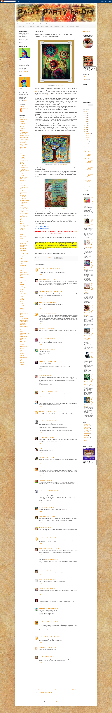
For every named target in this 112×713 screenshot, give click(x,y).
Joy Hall (22, 223)
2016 (85, 123)
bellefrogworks (42, 570)
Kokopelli (41, 448)
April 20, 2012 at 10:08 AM (53, 548)
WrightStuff (41, 421)
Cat (21, 153)
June (86, 146)
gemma (22, 355)
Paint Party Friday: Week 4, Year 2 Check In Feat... (89, 175)
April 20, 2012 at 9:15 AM (51, 538)
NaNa (21, 286)
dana (21, 352)
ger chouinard (23, 357)
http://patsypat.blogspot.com (42, 226)
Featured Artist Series (43, 260)
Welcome (86, 442)
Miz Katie (22, 284)
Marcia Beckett (23, 272)
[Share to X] (58, 258)
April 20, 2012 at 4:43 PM (49, 588)
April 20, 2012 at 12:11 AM (56, 291)
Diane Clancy (23, 182)
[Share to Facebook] (60, 258)
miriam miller (42, 579)
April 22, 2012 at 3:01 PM (50, 647)
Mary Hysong (23, 280)
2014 (85, 127)
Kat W (21, 234)
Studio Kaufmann (24, 326)
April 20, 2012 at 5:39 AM (48, 457)
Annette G (22, 128)
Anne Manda (42, 538)
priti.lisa (22, 364)
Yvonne (22, 348)
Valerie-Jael (23, 341)
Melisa (21, 282)
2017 (85, 121)
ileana (21, 360)
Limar (21, 263)
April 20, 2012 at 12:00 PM (52, 579)
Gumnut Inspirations (23, 194)
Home (19, 23)
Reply (40, 274)
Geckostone (23, 185)
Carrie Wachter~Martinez (24, 151)
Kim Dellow (41, 401)
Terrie (21, 331)
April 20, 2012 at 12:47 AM (49, 361)
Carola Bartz (23, 147)
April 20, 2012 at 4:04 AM (48, 437)
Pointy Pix (22, 299)
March (87, 184)
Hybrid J (22, 205)
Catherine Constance (22, 158)
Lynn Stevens (23, 268)
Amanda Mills (23, 119)
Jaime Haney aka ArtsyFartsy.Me (24, 208)
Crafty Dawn (23, 164)
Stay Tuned (86, 437)
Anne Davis (23, 126)
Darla (21, 173)
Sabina (40, 516)
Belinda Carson (24, 139)
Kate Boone (23, 236)
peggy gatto (42, 608)
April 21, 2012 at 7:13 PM (55, 637)
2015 (85, 125)
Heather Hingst (23, 198)
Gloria (21, 190)
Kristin (40, 349)
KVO (21, 231)
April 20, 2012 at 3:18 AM (51, 421)
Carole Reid (23, 149)
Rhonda (22, 305)
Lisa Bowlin (23, 265)
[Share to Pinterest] (62, 258)
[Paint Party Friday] (88, 65)
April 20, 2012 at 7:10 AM (48, 480)
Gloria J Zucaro (23, 192)
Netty (40, 437)
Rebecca (22, 303)
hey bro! (22, 359)
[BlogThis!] (57, 258)
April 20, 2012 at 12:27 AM (49, 338)
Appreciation (87, 433)
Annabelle (22, 123)
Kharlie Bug (23, 243)
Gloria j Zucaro (42, 548)
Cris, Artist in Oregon (44, 291)
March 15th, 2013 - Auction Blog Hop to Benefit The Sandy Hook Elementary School (41, 26)
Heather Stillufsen (24, 200)
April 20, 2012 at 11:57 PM (52, 599)
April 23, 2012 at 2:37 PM (48, 656)
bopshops (58, 701)
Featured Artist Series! (67, 23)
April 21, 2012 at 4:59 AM (52, 621)
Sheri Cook (22, 310)
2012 (85, 132)
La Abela (22, 252)
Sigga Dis (22, 311)
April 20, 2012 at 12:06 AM (53, 269)
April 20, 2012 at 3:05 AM (49, 411)
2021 (85, 113)
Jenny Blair (22, 215)
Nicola (21, 291)
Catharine (41, 647)
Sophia (22, 316)
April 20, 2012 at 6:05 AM (48, 468)
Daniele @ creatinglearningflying (24, 170)
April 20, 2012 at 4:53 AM (50, 448)
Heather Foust (23, 197)
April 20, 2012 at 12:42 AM (49, 349)
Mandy (21, 270)
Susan (40, 480)
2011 (85, 190)
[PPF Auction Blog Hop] (89, 459)
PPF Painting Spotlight (72, 26)
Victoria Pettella (24, 343)
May (86, 148)
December (88, 133)
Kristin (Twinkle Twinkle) (23, 246)
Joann (21, 221)
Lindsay (41, 411)
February (87, 186)
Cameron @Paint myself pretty (24, 141)
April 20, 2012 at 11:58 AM (53, 570)
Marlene (22, 277)
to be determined (24, 71)
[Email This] (55, 258)
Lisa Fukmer (23, 267)
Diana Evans (23, 180)
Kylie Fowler (23, 250)
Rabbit (21, 301)
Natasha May (23, 287)
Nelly (21, 289)
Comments (87, 79)
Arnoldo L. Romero (24, 132)
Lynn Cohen (42, 328)
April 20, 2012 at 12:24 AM (51, 328)
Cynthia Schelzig (24, 167)
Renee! (40, 375)
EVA (23, 106)
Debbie (40, 338)
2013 (85, 130)
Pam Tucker (23, 293)
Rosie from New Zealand (24, 307)
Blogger (69, 701)
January (87, 188)
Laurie (21, 256)
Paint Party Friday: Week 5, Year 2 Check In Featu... (89, 168)
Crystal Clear (23, 165)
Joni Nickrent (42, 599)
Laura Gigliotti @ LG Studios (24, 254)
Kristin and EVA (25, 111)
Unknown (41, 313)
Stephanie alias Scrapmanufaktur (24, 321)
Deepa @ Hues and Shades (23, 178)
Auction (86, 435)
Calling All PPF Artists (88, 181)
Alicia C (41, 588)
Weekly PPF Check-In (53, 260)
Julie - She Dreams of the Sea (24, 226)
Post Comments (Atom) (46, 692)
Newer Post (38, 690)
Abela (40, 468)
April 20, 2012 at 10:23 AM (51, 559)
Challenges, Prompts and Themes (48, 23)
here (25, 100)
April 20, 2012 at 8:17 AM (49, 516)
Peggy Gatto (23, 298)
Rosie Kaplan (42, 391)
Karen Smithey (23, 233)
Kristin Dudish (25, 108)
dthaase (22, 353)
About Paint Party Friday (30, 23)
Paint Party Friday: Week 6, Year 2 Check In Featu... (89, 161)
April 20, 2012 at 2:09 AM (51, 401)
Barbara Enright (24, 137)
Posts (86, 77)
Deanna (22, 175)
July (86, 144)
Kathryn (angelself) (24, 240)
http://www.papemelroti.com (42, 228)
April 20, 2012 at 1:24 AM (49, 375)
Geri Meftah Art (42, 490)
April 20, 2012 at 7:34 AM (53, 490)
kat (39, 527)
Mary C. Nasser (43, 269)
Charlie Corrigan (24, 160)
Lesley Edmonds (24, 261)
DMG (40, 457)
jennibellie (22, 362)
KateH (21, 238)
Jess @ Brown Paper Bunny (23, 217)
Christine (41, 507)
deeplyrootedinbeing (44, 637)
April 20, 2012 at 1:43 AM (52, 391)
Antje (21, 130)
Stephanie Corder (24, 318)
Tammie (22, 329)
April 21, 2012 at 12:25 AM (51, 608)
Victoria (41, 361)
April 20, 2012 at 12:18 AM (50, 313)
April (86, 150)
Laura (40, 656)
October (87, 137)
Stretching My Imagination (23, 324)
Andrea (22, 121)
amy (21, 350)
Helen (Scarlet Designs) (23, 203)
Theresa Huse (23, 336)
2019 (85, 117)
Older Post (74, 690)
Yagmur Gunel (23, 346)
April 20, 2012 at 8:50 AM (47, 527)
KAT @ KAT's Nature (23, 229)
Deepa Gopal (42, 621)
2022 (85, 111)
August (87, 141)
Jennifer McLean (24, 213)
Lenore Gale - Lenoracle (23, 259)
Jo (20, 219)
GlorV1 (40, 279)
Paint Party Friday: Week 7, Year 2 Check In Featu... (89, 154)
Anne (21, 125)
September (88, 139)
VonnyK (41, 302)
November (88, 135)
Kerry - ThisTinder (24, 242)
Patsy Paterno (60, 85)
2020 (85, 115)
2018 (85, 119)
